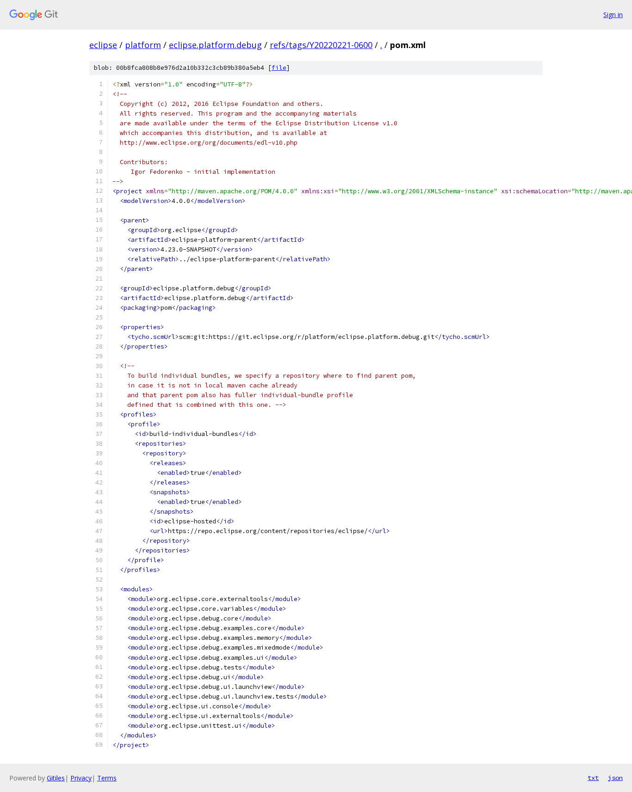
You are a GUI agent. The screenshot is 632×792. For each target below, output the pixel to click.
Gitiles (56, 778)
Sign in (613, 14)
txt (593, 778)
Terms (107, 778)
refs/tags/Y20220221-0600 (321, 44)
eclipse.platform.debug (215, 44)
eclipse (103, 44)
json (615, 778)
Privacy (81, 778)
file (279, 68)
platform (143, 44)
